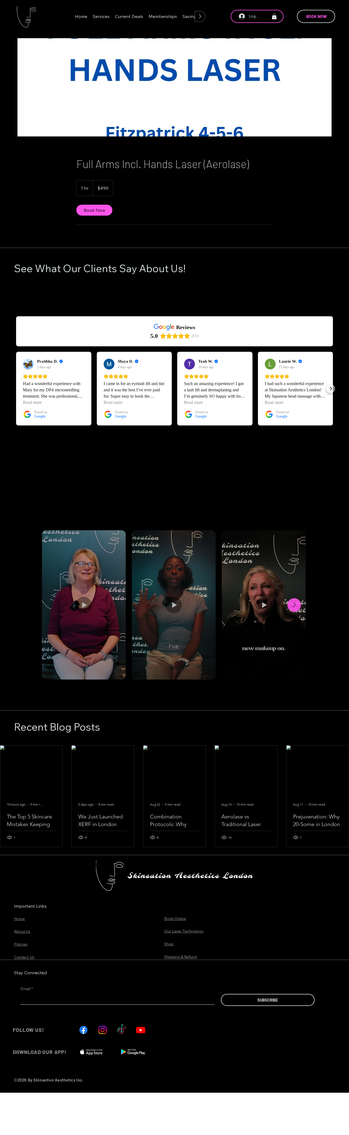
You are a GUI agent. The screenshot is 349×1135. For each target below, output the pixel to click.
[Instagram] (102, 1029)
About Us (22, 931)
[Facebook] (83, 1029)
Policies (21, 944)
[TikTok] (121, 1029)
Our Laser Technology (184, 931)
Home (19, 918)
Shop (169, 944)
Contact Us (24, 957)
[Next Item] (294, 605)
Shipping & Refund (180, 956)
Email (26, 988)
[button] (101, 16)
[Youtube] (140, 1029)
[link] (94, 210)
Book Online (175, 918)
